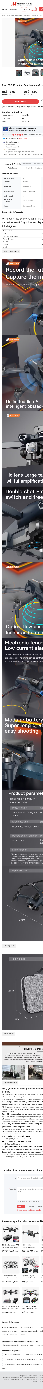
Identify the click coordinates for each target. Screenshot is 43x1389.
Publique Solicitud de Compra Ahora (29, 1210)
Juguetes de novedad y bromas (31, 1331)
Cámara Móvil (8, 1359)
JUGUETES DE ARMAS (9, 1331)
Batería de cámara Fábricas (26, 1359)
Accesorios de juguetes (9, 1327)
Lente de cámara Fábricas (12, 1354)
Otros (23, 1335)
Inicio (3, 15)
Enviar (20, 1206)
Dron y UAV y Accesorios (31, 15)
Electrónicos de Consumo (14, 15)
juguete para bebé (27, 1327)
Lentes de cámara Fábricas (33, 1354)
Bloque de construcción (9, 1335)
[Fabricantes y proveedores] (21, 4)
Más (3, 1368)
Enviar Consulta (20, 102)
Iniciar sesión (7, 154)
